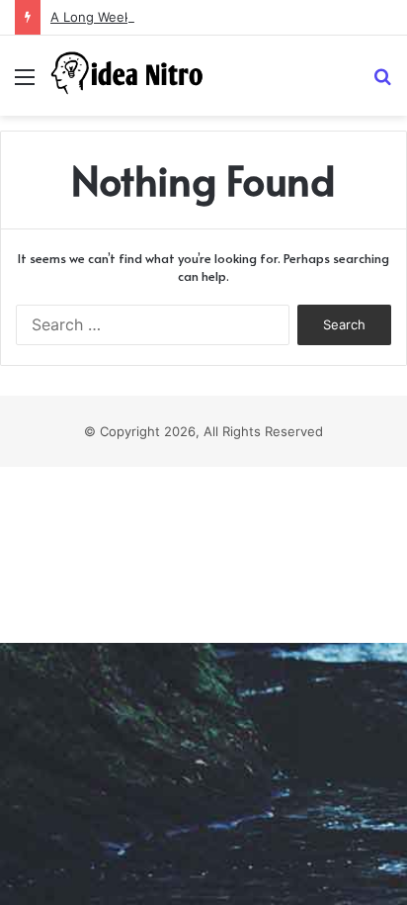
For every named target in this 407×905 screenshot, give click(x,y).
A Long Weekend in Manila (131, 17)
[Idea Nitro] (128, 75)
